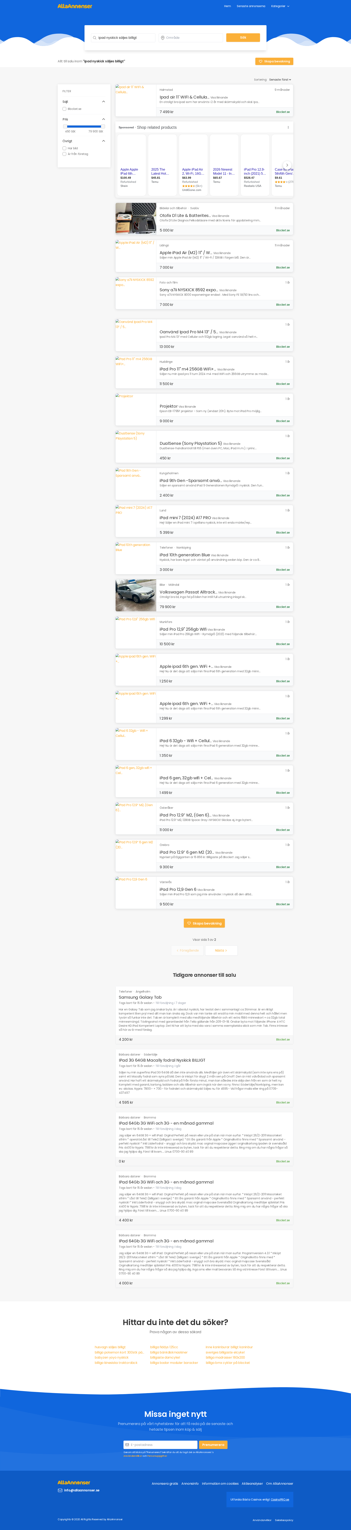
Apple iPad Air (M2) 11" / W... (186, 253)
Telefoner (126, 992)
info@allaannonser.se (82, 1490)
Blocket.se (74, 109)
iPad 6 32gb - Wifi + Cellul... (186, 741)
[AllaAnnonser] (75, 6)
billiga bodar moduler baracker (174, 1362)
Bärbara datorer (130, 1054)
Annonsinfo (190, 1483)
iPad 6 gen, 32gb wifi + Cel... (186, 778)
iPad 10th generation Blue (185, 555)
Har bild (73, 148)
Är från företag (78, 154)
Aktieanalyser (252, 1483)
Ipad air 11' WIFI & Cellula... (184, 97)
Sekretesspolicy (284, 1520)
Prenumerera (213, 1444)
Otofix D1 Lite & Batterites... (185, 215)
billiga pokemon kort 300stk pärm (120, 1352)
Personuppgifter (157, 1455)
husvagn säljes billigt (110, 1347)
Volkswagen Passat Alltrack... (188, 592)
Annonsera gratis (165, 1483)
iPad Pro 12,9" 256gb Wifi (183, 629)
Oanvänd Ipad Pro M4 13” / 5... (189, 332)
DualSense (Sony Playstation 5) (191, 443)
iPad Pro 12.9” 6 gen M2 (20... (187, 852)
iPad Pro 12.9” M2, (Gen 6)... (185, 815)
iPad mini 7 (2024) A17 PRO (185, 518)
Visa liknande (219, 97)
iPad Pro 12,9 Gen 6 (178, 889)
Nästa (219, 950)
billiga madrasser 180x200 (225, 1357)
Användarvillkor (133, 1455)
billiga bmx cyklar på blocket (228, 1362)
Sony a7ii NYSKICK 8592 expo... (189, 290)
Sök (243, 37)
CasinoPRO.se (280, 1500)
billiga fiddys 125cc (164, 1347)
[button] (84, 101)
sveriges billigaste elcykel (225, 1352)
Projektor (169, 406)
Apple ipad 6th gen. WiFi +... (186, 666)
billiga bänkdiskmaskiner (169, 1352)
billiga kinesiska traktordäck (116, 1362)
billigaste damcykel (165, 1357)
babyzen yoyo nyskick (112, 1357)
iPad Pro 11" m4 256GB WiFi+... (188, 369)
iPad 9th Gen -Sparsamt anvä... (191, 480)
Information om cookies (220, 1483)
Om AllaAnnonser (279, 1483)
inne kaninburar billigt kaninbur (229, 1347)
